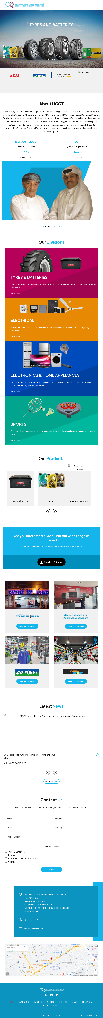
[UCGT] (24, 4)
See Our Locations (27, 626)
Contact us (88, 1002)
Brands (50, 1002)
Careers (63, 1002)
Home (12, 1002)
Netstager (95, 1016)
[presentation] (48, 510)
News (74, 1002)
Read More (50, 226)
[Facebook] (4, 45)
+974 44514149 (31, 920)
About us (24, 1002)
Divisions (37, 1002)
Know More (15, 293)
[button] (49, 59)
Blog (45, 1005)
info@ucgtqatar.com (34, 928)
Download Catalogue (53, 562)
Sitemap (56, 1005)
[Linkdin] (4, 56)
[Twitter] (4, 51)
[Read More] (96, 755)
